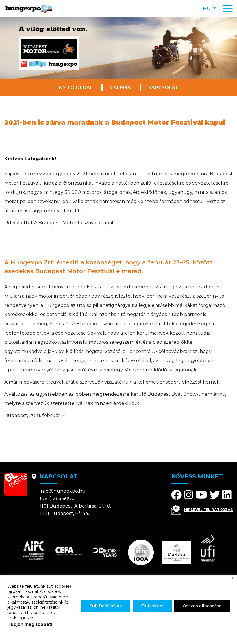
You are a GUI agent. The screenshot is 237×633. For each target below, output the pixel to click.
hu (206, 8)
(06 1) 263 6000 (57, 498)
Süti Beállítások (106, 605)
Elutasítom (152, 605)
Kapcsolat (163, 87)
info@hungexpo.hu (63, 491)
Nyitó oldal (76, 87)
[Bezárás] (233, 578)
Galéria (120, 87)
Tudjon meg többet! (30, 624)
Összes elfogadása (202, 605)
